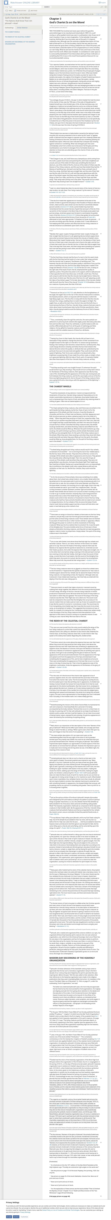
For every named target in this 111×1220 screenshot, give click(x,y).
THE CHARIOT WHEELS (12, 32)
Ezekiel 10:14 (83, 282)
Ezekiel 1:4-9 (55, 155)
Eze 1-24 (97, 1039)
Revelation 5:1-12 (63, 926)
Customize (24, 1217)
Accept (9, 1217)
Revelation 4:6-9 (72, 289)
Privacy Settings (25, 1212)
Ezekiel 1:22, (91, 1143)
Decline (16, 1217)
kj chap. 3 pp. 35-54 (12, 14)
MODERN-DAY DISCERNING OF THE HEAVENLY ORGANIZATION (20, 43)
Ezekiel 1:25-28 (61, 667)
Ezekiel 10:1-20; (56, 192)
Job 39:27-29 (69, 293)
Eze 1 (97, 1016)
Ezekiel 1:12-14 (54, 382)
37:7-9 (74, 215)
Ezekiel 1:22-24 (92, 560)
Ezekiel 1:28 (89, 732)
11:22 (63, 192)
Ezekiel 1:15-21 (68, 441)
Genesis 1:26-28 (73, 268)
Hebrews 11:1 (90, 1078)
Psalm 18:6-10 (53, 814)
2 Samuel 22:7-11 (77, 828)
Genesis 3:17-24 (66, 207)
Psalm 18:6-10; (67, 828)
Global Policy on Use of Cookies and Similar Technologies (61, 1210)
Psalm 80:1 (58, 197)
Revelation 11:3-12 (63, 1106)
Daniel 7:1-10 (61, 895)
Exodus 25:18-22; (66, 215)
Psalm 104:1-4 (78, 753)
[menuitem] (105, 6)
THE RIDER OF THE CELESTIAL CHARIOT (17, 37)
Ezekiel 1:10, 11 (61, 251)
